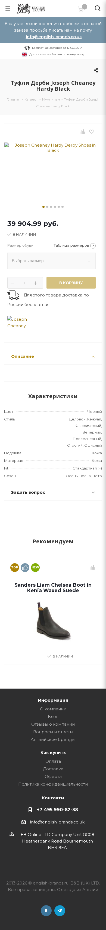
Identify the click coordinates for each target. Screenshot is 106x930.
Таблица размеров (74, 245)
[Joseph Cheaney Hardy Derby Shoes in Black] (53, 168)
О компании (53, 708)
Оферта (53, 776)
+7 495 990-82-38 (57, 809)
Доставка (53, 768)
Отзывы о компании (53, 724)
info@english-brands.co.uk (54, 36)
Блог (53, 716)
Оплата (53, 761)
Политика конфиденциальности (53, 784)
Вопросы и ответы (53, 731)
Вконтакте (46, 910)
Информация (53, 700)
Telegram (59, 910)
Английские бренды (53, 739)
